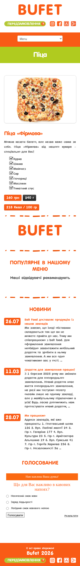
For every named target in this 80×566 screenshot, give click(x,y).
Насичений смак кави (24, 496)
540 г (29, 198)
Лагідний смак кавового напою (30, 508)
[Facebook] (59, 23)
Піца (40, 55)
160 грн (12, 198)
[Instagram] (52, 23)
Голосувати (15, 515)
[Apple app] (66, 23)
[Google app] (73, 23)
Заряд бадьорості (21, 502)
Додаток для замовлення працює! (50, 369)
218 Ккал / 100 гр (21, 207)
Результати (71, 515)
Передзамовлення (25, 24)
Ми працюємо (35, 415)
